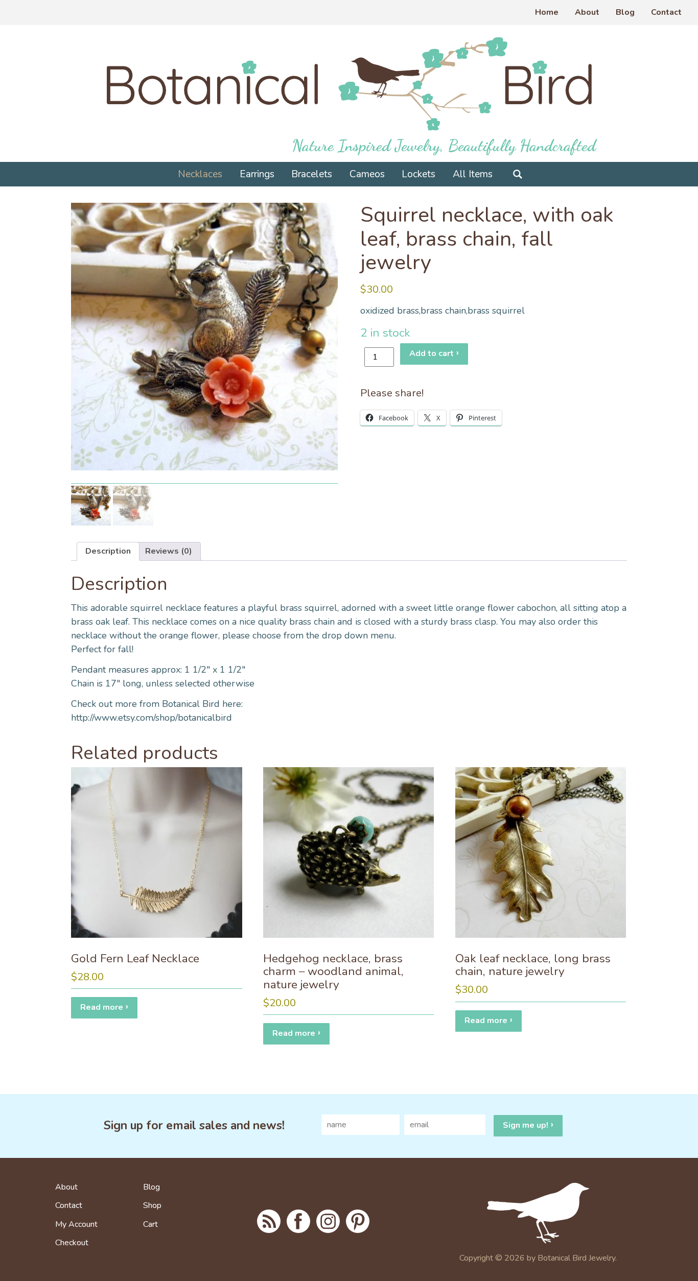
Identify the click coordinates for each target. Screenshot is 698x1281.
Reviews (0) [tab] (168, 551)
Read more (101, 1007)
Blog (625, 12)
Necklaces (200, 174)
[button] (317, 223)
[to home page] (349, 84)
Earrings (257, 174)
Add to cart (431, 353)
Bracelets (311, 174)
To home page (551, 1213)
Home (547, 12)
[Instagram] (328, 1221)
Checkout (71, 1243)
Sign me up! (525, 1125)
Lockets (418, 174)
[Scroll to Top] (673, 1247)
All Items (473, 174)
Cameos (367, 174)
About (587, 12)
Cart (150, 1225)
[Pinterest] (357, 1221)
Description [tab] (108, 551)
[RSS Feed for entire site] (269, 1221)
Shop (152, 1206)
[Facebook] (298, 1221)
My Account (76, 1225)
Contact (666, 12)
